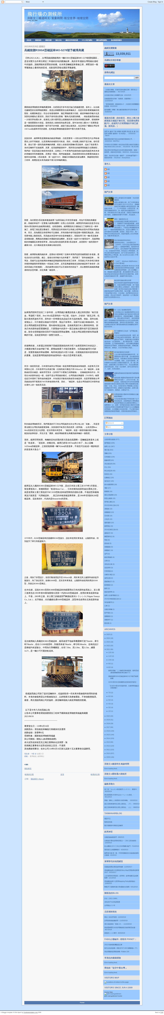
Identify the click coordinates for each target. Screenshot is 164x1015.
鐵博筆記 (41, 756)
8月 (109, 667)
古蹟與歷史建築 (109, 439)
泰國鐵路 (107, 547)
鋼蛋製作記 (108, 536)
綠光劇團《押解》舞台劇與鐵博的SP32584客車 (120, 110)
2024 (108, 638)
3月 (109, 707)
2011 (108, 750)
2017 (108, 727)
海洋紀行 (107, 481)
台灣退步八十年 (109, 905)
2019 (108, 720)
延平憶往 (107, 613)
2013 (108, 742)
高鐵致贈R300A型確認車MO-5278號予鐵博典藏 (54, 50)
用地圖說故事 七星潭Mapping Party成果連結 (119, 881)
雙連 (105, 540)
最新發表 (38, 40)
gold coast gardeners (110, 996)
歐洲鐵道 (107, 585)
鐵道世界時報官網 (72, 40)
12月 (110, 652)
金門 (105, 554)
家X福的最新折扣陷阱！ (122, 352)
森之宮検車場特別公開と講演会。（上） (118, 807)
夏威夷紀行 (108, 581)
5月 (109, 700)
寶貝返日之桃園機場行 (112, 850)
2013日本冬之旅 (110, 505)
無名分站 (58, 40)
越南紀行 (107, 533)
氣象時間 (107, 460)
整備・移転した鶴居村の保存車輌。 (116, 800)
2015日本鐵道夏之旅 (111, 599)
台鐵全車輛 (108, 609)
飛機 (105, 453)
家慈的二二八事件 (110, 933)
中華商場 (107, 571)
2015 (108, 735)
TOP (161, 1012)
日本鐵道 (107, 457)
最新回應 (48, 40)
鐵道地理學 (108, 592)
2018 (108, 723)
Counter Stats (108, 992)
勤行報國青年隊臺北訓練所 (113, 825)
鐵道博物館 (108, 557)
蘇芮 (105, 588)
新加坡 (106, 543)
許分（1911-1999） (111, 898)
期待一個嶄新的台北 (121, 219)
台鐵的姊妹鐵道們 (110, 837)
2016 (108, 731)
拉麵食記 (107, 478)
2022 (108, 646)
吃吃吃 (106, 474)
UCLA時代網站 (87, 40)
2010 (108, 753)
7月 (109, 693)
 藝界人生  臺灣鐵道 (110, 595)
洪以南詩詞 (108, 464)
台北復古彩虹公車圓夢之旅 (113, 95)
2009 (108, 757)
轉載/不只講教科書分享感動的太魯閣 (116, 887)
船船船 (106, 491)
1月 (109, 711)
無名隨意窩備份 (116, 40)
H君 (108, 169)
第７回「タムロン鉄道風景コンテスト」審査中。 (121, 789)
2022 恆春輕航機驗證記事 (113, 945)
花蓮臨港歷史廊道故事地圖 (113, 867)
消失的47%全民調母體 (112, 902)
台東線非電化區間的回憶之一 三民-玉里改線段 (120, 841)
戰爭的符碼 (108, 822)
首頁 (62, 774)
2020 (108, 716)
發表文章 (110, 423)
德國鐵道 (107, 616)
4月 (109, 704)
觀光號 (106, 623)
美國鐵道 (107, 512)
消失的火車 (108, 564)
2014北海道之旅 (110, 529)
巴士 (105, 467)
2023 (108, 642)
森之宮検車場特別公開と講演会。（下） (118, 804)
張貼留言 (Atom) (37, 779)
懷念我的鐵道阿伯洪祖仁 (122, 240)
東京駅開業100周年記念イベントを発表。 (118, 795)
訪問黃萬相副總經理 (111, 920)
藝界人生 (107, 446)
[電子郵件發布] (44, 754)
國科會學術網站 (101, 40)
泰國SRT (107, 620)
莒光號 (106, 516)
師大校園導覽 (109, 484)
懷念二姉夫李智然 (110, 917)
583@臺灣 (108, 602)
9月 (109, 664)
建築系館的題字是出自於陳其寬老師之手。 (119, 139)
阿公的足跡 (108, 471)
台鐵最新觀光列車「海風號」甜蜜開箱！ (118, 99)
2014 (108, 738)
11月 (110, 656)
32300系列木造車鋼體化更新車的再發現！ (122, 682)
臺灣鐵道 (33, 756)
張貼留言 (28, 769)
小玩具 (106, 519)
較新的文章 (29, 774)
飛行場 (106, 450)
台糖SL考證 (108, 574)
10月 (110, 660)
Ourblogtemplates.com (31, 1012)
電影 (105, 488)
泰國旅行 (107, 550)
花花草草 (107, 568)
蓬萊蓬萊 (107, 523)
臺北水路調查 (109, 495)
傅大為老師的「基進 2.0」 (113, 924)
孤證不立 (107, 818)
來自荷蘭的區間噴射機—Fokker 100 (116, 952)
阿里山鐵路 (108, 498)
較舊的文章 (95, 774)
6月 (109, 696)
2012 (108, 746)
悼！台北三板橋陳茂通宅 (122, 310)
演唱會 (106, 509)
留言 (109, 427)
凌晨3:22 (40, 754)
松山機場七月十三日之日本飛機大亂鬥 (117, 846)
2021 (108, 649)
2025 (108, 634)
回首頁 (29, 40)
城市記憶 (107, 578)
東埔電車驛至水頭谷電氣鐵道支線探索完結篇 (119, 927)
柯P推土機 (108, 502)
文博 (105, 561)
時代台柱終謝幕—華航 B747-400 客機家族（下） (121, 948)
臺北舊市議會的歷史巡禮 (122, 280)
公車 (105, 606)
